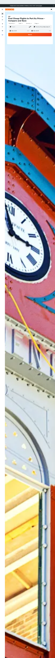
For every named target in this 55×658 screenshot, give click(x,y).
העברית (40, 5)
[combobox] (29, 23)
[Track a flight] (2, 26)
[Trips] (2, 30)
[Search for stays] (2, 16)
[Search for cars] (2, 19)
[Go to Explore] (2, 23)
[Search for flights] (2, 13)
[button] (53, 5)
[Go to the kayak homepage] (9, 9)
